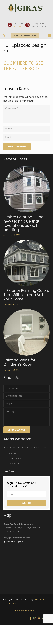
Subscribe (26, 502)
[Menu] (49, 35)
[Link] (26, 8)
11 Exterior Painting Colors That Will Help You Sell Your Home (26, 295)
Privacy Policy (21, 610)
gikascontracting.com (13, 541)
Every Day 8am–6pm (38, 26)
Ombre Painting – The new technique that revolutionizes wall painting (23, 223)
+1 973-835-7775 (19, 27)
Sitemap (34, 610)
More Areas (8, 471)
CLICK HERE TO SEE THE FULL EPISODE (23, 66)
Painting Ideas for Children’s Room (19, 362)
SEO (14, 603)
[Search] (4, 35)
